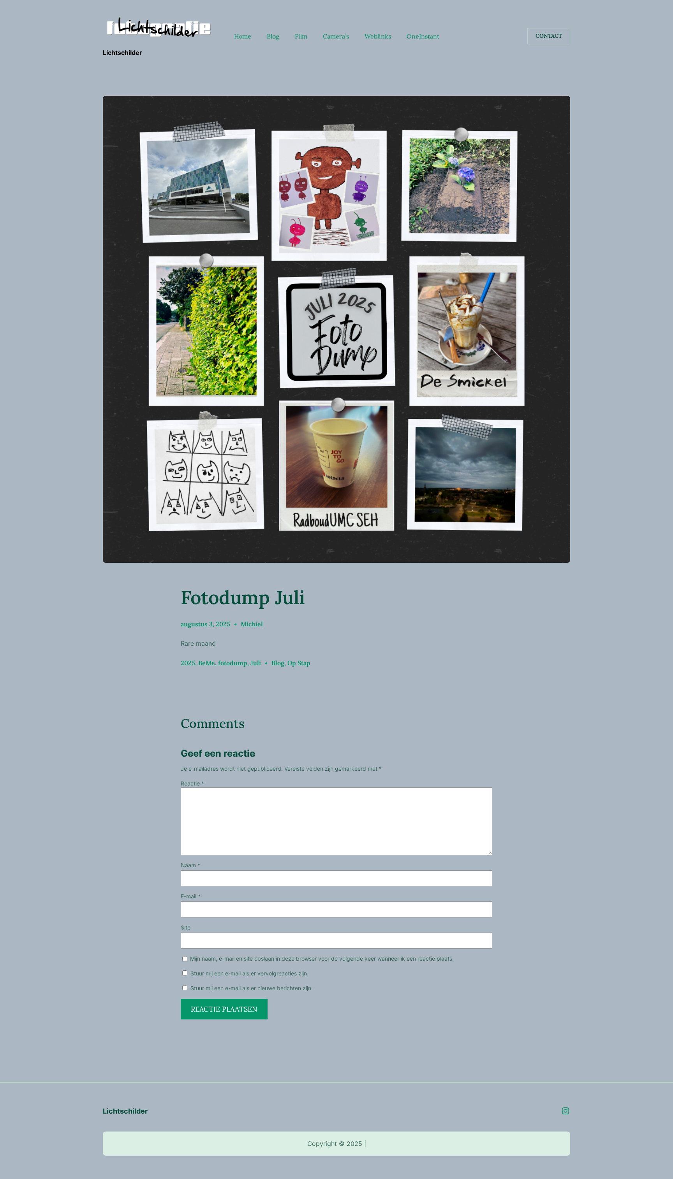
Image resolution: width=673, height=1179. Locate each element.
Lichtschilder (122, 52)
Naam (190, 865)
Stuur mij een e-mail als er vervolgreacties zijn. (249, 973)
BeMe (206, 663)
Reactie (192, 783)
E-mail (191, 896)
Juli (255, 663)
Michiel (252, 624)
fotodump (232, 663)
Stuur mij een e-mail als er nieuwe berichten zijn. (251, 988)
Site (185, 927)
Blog (277, 663)
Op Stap (298, 663)
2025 (188, 663)
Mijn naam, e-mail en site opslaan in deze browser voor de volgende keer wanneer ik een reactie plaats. (322, 958)
